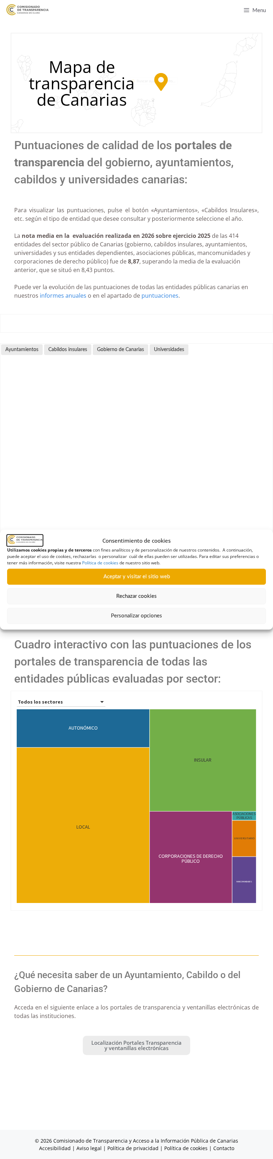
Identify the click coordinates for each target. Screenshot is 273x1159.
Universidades (169, 349)
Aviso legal (89, 1148)
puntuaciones (159, 295)
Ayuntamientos (21, 349)
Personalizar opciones (136, 615)
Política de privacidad (133, 1148)
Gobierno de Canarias (120, 349)
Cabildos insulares (67, 349)
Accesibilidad (55, 1148)
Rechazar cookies (136, 596)
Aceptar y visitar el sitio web (136, 576)
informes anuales (63, 295)
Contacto (223, 1148)
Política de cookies (100, 563)
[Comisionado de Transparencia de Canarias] (27, 10)
